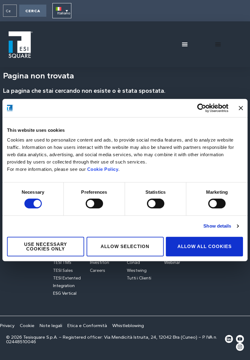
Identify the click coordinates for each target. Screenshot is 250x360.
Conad (133, 262)
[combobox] (10, 11)
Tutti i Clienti (139, 278)
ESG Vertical (65, 293)
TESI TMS (62, 262)
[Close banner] (241, 108)
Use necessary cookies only (45, 246)
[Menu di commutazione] (185, 44)
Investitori (99, 262)
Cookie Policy (103, 169)
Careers (97, 270)
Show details (217, 226)
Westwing (137, 270)
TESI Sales (63, 270)
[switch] (94, 203)
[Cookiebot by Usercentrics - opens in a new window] (201, 108)
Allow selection (125, 246)
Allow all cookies (204, 246)
